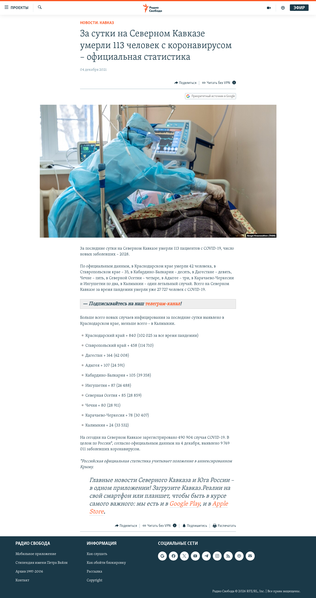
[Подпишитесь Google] (162, 556)
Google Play (184, 504)
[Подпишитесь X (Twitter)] (184, 556)
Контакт (22, 581)
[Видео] (269, 7)
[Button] (185, 83)
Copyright (94, 581)
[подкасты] (283, 7)
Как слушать (97, 554)
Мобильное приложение (35, 554)
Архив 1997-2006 (29, 572)
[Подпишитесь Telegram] (206, 556)
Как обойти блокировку (106, 563)
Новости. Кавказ (97, 23)
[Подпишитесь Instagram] (217, 556)
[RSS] (228, 556)
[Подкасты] (239, 556)
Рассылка (94, 572)
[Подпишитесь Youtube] (195, 556)
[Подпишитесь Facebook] (173, 556)
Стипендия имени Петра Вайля (41, 563)
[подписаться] (250, 556)
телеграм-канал (162, 303)
